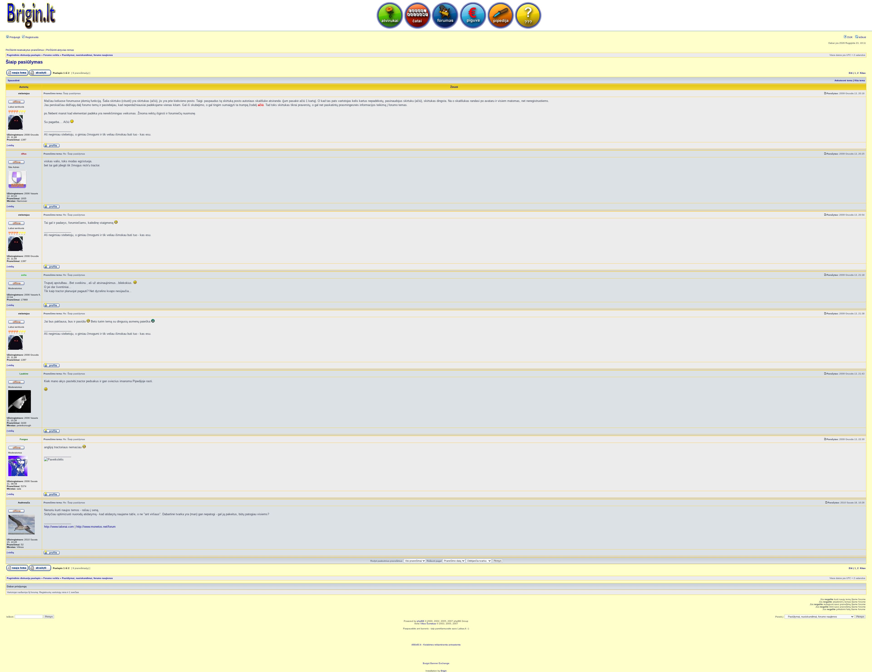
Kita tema (860, 80)
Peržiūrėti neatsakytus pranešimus (25, 50)
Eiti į (851, 73)
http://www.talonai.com (59, 526)
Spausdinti (14, 80)
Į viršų (10, 145)
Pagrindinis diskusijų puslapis (24, 55)
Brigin (444, 671)
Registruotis (32, 37)
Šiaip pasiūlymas (24, 61)
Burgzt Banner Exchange (436, 663)
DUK (849, 37)
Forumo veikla (51, 55)
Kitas (863, 73)
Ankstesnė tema (843, 80)
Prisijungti (14, 37)
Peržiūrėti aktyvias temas (60, 50)
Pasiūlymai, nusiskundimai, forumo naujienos (87, 55)
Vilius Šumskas (428, 623)
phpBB (420, 621)
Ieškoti (862, 37)
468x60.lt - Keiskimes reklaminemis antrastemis (436, 644)
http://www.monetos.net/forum (96, 526)
